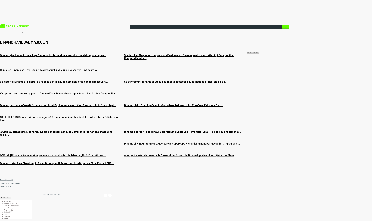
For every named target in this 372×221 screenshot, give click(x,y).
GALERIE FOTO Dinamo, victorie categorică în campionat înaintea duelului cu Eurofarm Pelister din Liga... (59, 118)
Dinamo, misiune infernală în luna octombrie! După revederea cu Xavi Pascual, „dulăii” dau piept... (58, 105)
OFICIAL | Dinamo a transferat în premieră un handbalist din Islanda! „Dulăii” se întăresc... (53, 155)
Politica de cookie (6, 186)
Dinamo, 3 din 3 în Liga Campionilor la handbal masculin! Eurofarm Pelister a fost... (173, 105)
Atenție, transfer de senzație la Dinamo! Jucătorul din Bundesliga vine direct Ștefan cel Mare (179, 155)
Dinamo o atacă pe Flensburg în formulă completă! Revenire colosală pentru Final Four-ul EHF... (57, 163)
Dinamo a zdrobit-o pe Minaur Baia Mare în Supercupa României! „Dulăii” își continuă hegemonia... (182, 131)
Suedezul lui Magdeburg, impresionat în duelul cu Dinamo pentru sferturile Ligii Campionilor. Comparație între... (179, 56)
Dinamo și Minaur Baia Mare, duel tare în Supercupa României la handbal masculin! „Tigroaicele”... (182, 143)
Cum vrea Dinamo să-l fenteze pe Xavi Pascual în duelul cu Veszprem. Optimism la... (49, 70)
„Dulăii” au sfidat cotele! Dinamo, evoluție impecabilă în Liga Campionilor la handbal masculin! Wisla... (56, 133)
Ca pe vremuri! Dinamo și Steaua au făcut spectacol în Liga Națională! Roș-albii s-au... (175, 81)
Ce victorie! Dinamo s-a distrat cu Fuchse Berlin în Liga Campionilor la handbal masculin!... (54, 81)
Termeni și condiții (6, 180)
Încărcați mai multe (253, 53)
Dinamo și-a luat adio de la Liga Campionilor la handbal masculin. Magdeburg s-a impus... (53, 55)
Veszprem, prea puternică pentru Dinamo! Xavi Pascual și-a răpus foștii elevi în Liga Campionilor (57, 93)
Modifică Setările (5, 197)
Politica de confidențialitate (10, 183)
